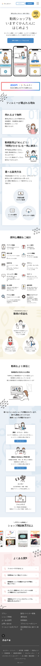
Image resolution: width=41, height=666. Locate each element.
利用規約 (24, 620)
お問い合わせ (6, 624)
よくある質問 (6, 620)
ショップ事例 (6, 617)
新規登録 (30, 3)
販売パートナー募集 (28, 613)
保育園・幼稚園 (24, 650)
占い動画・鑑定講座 (28, 656)
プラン (4, 613)
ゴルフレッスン (30, 653)
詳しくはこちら (20, 441)
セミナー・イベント (9, 650)
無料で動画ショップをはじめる (20, 40)
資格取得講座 (17, 653)
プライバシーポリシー (29, 624)
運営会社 (24, 617)
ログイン (20, 3)
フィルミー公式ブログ (10, 627)
